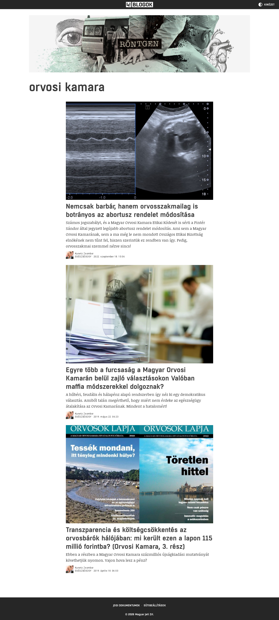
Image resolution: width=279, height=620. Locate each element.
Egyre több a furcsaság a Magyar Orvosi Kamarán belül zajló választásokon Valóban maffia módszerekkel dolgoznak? (130, 378)
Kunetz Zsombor (84, 253)
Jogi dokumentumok (126, 605)
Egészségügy (83, 256)
